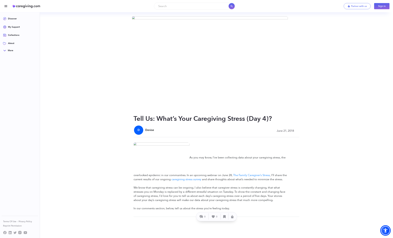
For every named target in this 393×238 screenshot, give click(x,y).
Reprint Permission (12, 225)
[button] (385, 230)
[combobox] (194, 6)
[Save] (224, 216)
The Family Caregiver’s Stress (251, 175)
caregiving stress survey (186, 179)
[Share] (232, 216)
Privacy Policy (25, 221)
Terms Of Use (10, 221)
